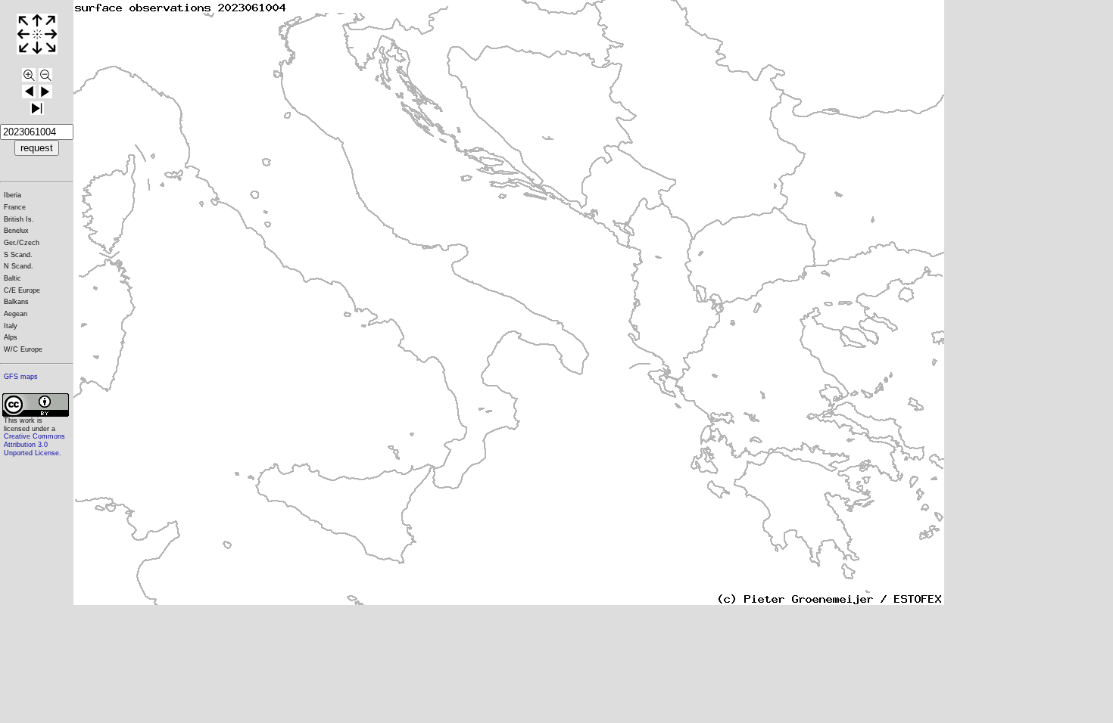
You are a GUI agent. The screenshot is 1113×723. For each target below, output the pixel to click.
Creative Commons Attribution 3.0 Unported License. (34, 444)
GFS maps (21, 376)
